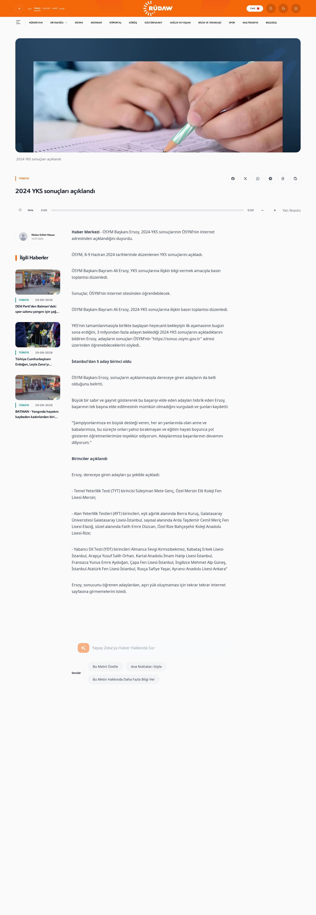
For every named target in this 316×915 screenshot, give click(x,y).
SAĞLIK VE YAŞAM (180, 23)
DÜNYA (79, 23)
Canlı (252, 8)
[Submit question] (83, 648)
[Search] (271, 8)
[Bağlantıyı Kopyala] (295, 178)
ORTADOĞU (56, 23)
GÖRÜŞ (133, 23)
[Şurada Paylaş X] (245, 178)
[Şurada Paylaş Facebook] (233, 178)
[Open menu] (18, 23)
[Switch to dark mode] (283, 8)
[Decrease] (262, 210)
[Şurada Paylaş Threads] (283, 178)
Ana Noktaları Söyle (146, 666)
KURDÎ (54, 8)
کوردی (62, 8)
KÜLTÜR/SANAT (153, 23)
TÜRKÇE (37, 8)
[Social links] (19, 8)
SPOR (232, 23)
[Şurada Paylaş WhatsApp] (258, 178)
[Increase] (275, 210)
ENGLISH (46, 8)
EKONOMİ (96, 23)
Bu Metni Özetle (105, 666)
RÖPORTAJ (115, 23)
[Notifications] (296, 8)
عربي (30, 8)
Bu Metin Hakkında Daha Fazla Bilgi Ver (124, 679)
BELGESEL (271, 23)
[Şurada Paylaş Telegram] (270, 178)
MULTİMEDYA (250, 23)
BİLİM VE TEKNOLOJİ (209, 23)
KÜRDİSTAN (36, 23)
